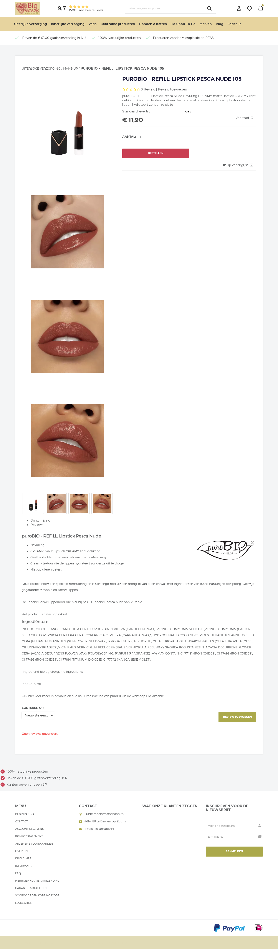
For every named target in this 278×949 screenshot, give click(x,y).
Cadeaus (234, 24)
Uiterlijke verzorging (30, 24)
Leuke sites (23, 902)
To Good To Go (183, 24)
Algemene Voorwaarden (34, 843)
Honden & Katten (153, 24)
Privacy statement (29, 836)
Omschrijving (40, 520)
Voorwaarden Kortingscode (37, 895)
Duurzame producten (118, 24)
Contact (21, 821)
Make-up (70, 68)
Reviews (36, 525)
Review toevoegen (172, 89)
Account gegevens (29, 828)
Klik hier (28, 696)
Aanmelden (234, 851)
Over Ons (22, 851)
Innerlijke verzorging (67, 24)
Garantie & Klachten (31, 888)
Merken (206, 24)
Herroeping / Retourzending (37, 880)
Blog (219, 24)
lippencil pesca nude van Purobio (117, 602)
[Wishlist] (249, 8)
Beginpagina (25, 814)
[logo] (27, 8)
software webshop (116, 942)
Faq (18, 873)
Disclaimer (23, 858)
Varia (93, 24)
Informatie (23, 865)
